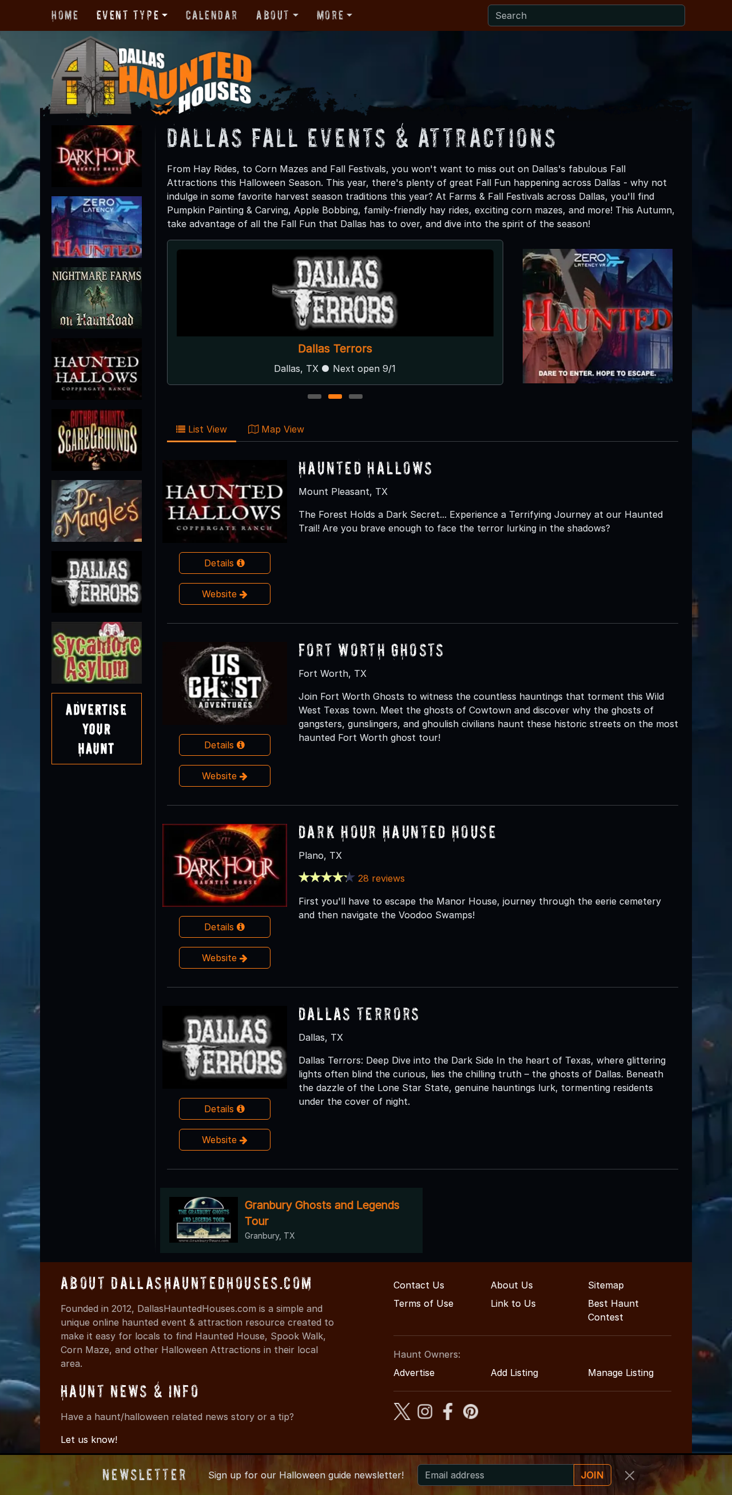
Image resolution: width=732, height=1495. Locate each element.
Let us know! (89, 1439)
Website (221, 594)
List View (206, 429)
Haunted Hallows (366, 468)
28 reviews (381, 878)
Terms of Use (423, 1303)
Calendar (212, 15)
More (330, 15)
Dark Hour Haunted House (398, 832)
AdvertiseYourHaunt (96, 728)
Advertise (414, 1372)
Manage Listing (621, 1372)
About (273, 15)
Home (64, 15)
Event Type (128, 15)
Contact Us (418, 1285)
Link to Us (513, 1303)
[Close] (629, 1475)
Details (220, 563)
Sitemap (606, 1285)
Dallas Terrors (335, 348)
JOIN (592, 1475)
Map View (281, 429)
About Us (512, 1285)
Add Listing (514, 1372)
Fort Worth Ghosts (372, 650)
